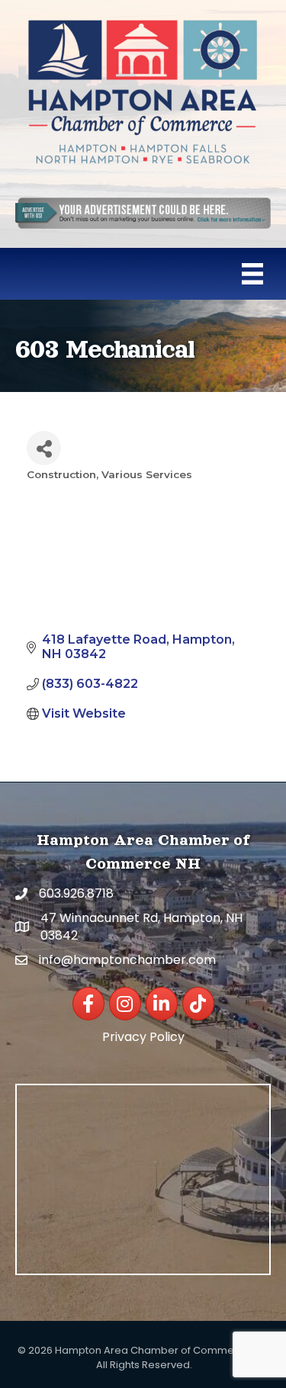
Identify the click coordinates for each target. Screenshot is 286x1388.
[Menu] (252, 273)
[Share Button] (44, 448)
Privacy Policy (143, 1037)
